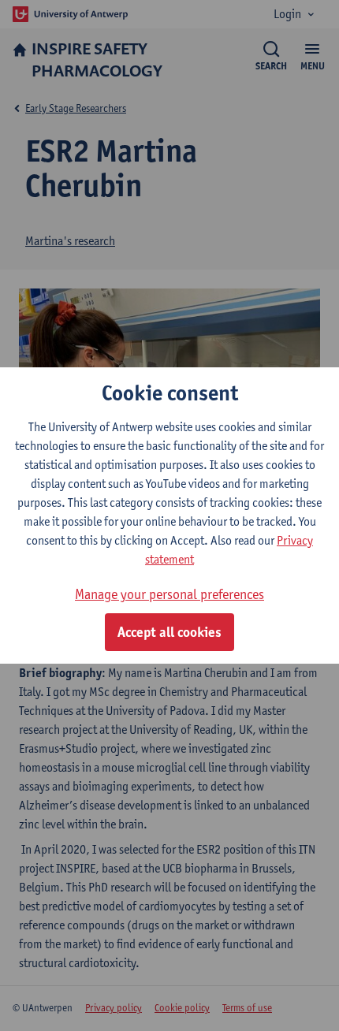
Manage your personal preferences (169, 594)
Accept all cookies (169, 632)
